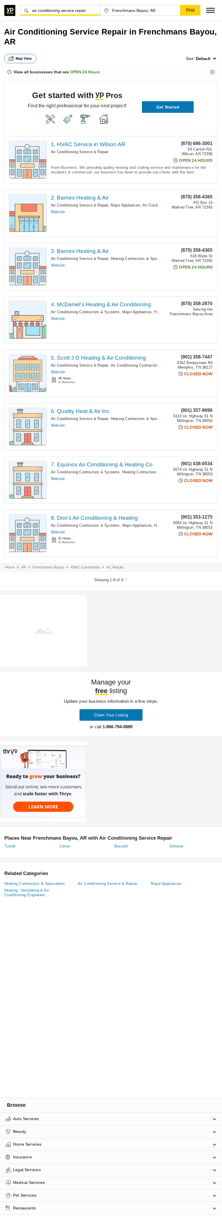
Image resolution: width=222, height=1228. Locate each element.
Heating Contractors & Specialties (140, 258)
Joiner (64, 846)
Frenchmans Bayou (48, 567)
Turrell (10, 846)
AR (23, 567)
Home (10, 567)
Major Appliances (125, 205)
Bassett (121, 846)
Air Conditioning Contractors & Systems (85, 312)
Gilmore (176, 846)
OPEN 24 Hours (85, 72)
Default (203, 58)
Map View (24, 59)
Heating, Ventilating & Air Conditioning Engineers (26, 892)
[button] (210, 10)
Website (58, 212)
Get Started (167, 107)
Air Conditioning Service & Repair (80, 152)
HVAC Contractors (85, 567)
